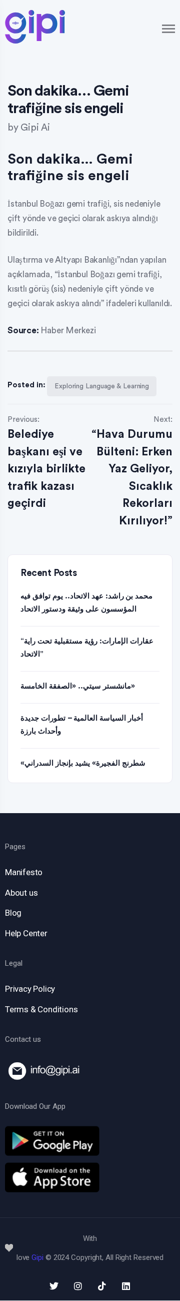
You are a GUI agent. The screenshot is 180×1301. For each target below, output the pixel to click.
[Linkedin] (126, 1285)
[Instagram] (78, 1285)
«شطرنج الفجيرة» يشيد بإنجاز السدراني (83, 763)
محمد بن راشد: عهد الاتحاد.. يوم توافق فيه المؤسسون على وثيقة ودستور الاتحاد (86, 602)
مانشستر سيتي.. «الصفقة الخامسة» (77, 686)
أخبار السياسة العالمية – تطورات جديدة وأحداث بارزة (81, 725)
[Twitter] (54, 1285)
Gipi (38, 1257)
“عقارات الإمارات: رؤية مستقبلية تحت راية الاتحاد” (87, 647)
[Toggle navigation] (169, 29)
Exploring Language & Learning (101, 386)
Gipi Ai (35, 128)
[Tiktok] (102, 1285)
